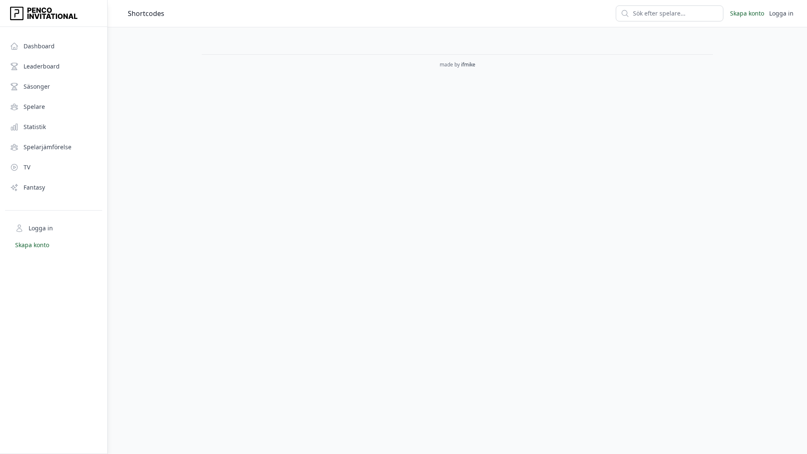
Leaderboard (42, 66)
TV (27, 167)
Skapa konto (32, 245)
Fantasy (34, 187)
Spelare (34, 107)
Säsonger (37, 86)
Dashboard (39, 46)
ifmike (468, 64)
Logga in (41, 228)
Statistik (35, 127)
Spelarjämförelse (47, 147)
